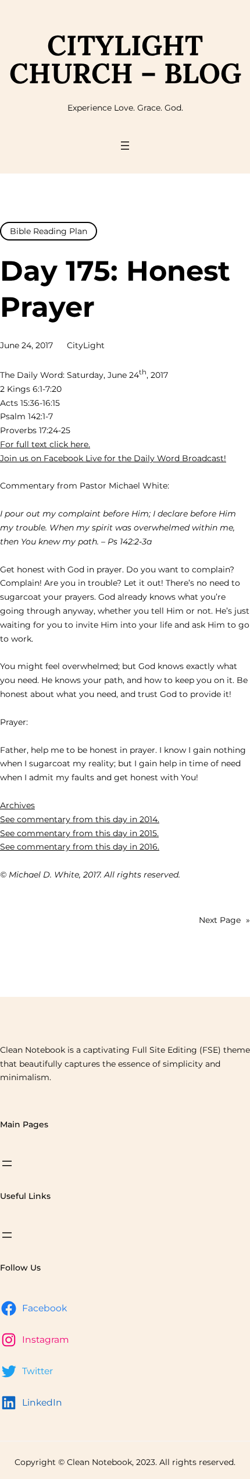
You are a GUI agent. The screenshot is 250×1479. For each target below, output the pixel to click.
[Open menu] (125, 146)
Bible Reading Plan (48, 231)
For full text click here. (45, 444)
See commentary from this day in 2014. (79, 819)
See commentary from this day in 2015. (79, 833)
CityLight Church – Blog (125, 59)
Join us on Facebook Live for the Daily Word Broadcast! (113, 458)
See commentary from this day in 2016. (79, 846)
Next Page (224, 920)
